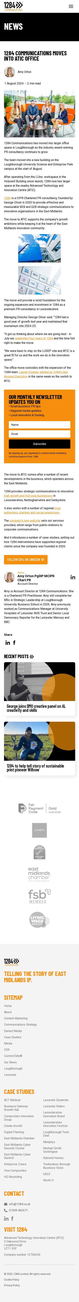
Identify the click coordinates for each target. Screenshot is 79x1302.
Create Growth (13, 1126)
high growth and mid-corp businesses (28, 496)
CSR (7, 1049)
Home (8, 1006)
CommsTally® (13, 1056)
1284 (7, 198)
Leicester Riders (54, 1106)
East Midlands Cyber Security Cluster (17, 1146)
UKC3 (46, 1174)
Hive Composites (15, 1170)
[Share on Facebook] (14, 642)
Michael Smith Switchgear (52, 1149)
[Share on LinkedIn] (7, 642)
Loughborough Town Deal (56, 1133)
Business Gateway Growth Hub (16, 1108)
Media (8, 1043)
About (8, 1012)
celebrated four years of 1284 (34, 338)
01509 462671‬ (18, 1210)
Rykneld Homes (53, 1158)
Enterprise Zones (15, 1164)
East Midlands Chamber (19, 1138)
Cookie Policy (11, 1279)
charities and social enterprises (39, 512)
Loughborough (13, 1068)
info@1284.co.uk (19, 1204)
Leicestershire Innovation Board (54, 1114)
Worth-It (48, 1180)
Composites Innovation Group (19, 1117)
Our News (10, 1062)
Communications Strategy (20, 1024)
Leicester (10, 1075)
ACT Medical (12, 1100)
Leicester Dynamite (55, 1100)
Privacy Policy (12, 1285)
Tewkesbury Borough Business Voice (56, 1165)
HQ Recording (13, 1177)
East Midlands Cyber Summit (17, 1156)
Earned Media (13, 1031)
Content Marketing (16, 1018)
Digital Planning (14, 1132)
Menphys (49, 1142)
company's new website (25, 520)
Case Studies (12, 1037)
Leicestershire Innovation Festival (55, 1124)
